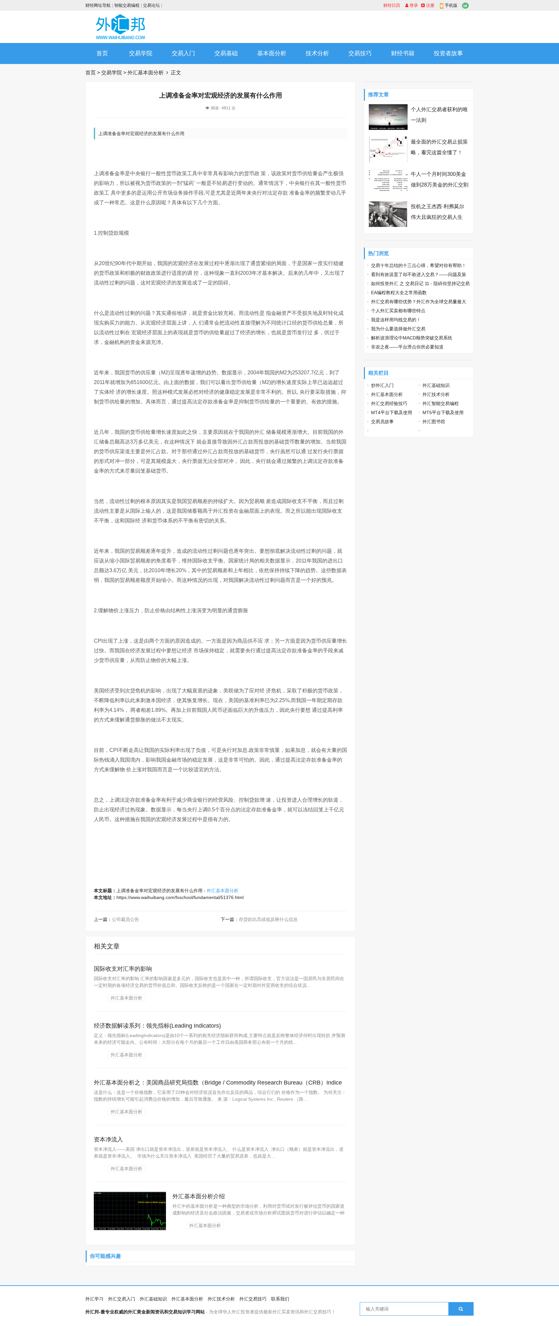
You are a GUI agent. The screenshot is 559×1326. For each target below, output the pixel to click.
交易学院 (140, 53)
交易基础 (226, 53)
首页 (102, 53)
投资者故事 (448, 53)
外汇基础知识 (436, 385)
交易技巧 (360, 53)
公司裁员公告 (125, 919)
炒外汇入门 (382, 385)
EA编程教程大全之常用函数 (399, 292)
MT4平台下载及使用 (391, 412)
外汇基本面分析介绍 (198, 1196)
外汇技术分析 (436, 394)
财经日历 (391, 5)
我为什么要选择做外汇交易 (398, 328)
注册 (429, 5)
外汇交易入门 (121, 1298)
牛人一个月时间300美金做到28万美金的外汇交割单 (439, 184)
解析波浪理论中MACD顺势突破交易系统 (411, 337)
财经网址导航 (98, 5)
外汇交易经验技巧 (389, 403)
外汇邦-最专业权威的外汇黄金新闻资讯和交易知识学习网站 (145, 1311)
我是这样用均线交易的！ (396, 319)
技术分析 (317, 53)
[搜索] (460, 1308)
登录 (413, 5)
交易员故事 (382, 421)
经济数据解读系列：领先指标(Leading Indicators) (157, 1025)
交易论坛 (151, 5)
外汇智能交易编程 (440, 403)
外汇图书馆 (433, 421)
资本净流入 (108, 1139)
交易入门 (183, 53)
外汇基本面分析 (145, 72)
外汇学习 (94, 1298)
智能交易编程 (126, 5)
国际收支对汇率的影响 (123, 969)
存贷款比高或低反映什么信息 (268, 919)
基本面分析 (271, 53)
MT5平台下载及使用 (443, 412)
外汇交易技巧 (253, 1298)
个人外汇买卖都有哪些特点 (398, 310)
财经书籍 (402, 53)
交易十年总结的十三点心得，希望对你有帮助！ (418, 265)
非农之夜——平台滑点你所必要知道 (407, 346)
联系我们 (280, 1298)
